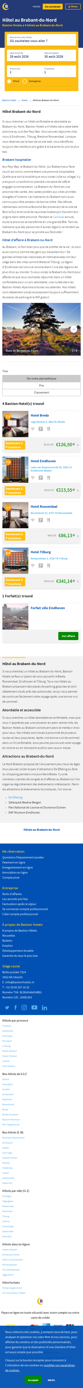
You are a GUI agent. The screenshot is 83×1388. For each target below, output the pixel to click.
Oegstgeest (7, 1201)
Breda (5, 1109)
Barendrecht (8, 1104)
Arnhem (6, 1089)
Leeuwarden (8, 1178)
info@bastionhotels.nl (19, 982)
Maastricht (7, 1183)
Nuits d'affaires (12, 894)
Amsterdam (8, 1094)
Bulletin (7, 941)
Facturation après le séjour (19, 904)
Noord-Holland (9, 1056)
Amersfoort (7, 1084)
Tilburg (5, 1216)
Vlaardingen (8, 1226)
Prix (41, 385)
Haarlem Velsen (9, 1158)
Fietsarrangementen (12, 1288)
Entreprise (35, 81)
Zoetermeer (8, 1231)
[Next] (73, 329)
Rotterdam (7, 1211)
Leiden (5, 1173)
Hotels (36, 6)
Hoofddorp (7, 1168)
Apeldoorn (7, 1099)
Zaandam (7, 1236)
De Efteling (15, 797)
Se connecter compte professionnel (25, 909)
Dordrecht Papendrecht (13, 1137)
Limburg (6, 1046)
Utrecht (5, 1061)
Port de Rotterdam (11, 1269)
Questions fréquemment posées (23, 857)
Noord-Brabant (9, 1051)
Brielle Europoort (10, 1114)
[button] (53, 6)
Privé (16, 81)
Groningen (7, 1036)
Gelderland (7, 1031)
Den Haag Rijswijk (10, 1124)
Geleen (5, 1148)
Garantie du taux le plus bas (20, 956)
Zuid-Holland (8, 1066)
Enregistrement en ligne (17, 867)
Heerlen (6, 1163)
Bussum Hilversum (11, 1119)
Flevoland (7, 1041)
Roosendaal (8, 1206)
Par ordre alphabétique (41, 378)
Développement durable (18, 951)
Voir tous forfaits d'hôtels (13, 1293)
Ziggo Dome (8, 1275)
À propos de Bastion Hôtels (19, 930)
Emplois (7, 946)
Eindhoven (7, 1143)
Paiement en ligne (13, 862)
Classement (41, 392)
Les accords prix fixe (15, 899)
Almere (5, 1079)
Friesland (6, 1026)
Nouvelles (8, 936)
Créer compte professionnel (20, 914)
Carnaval (58, 217)
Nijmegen (7, 1196)
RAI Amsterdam (9, 1264)
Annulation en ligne (15, 872)
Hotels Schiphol (9, 1249)
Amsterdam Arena (10, 1254)
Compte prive (10, 877)
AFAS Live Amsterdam (12, 1259)
